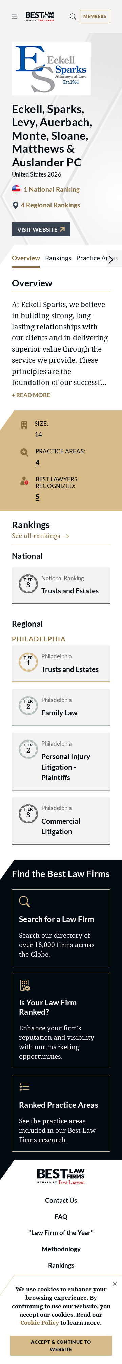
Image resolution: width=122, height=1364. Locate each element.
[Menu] (14, 16)
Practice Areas (61, 1113)
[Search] (73, 16)
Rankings (61, 1265)
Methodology (61, 1249)
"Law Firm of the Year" (61, 1233)
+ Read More (31, 395)
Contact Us (61, 1200)
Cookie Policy (39, 1322)
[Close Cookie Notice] (110, 1284)
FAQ (61, 1216)
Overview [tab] (26, 258)
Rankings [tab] (58, 258)
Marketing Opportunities (61, 1020)
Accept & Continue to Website (61, 1345)
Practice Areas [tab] (97, 258)
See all (37, 535)
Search (61, 928)
